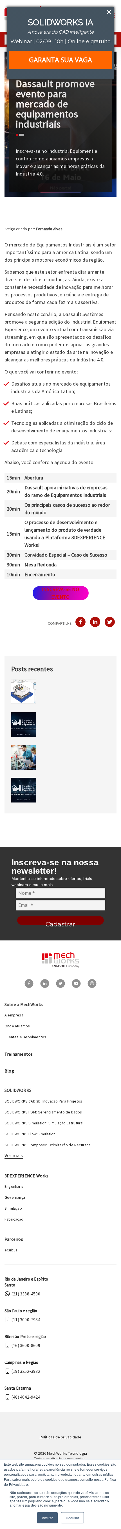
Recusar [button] (72, 1517)
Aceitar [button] (47, 1517)
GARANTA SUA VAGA (60, 59)
